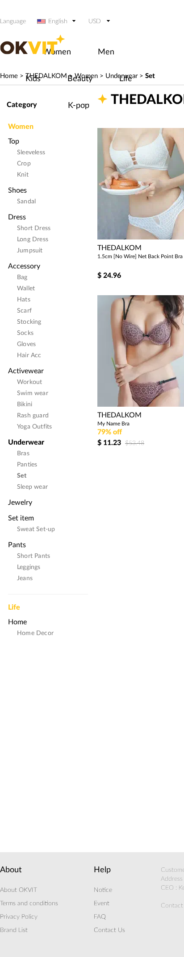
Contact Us (109, 930)
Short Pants (33, 556)
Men (106, 52)
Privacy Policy (19, 917)
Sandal (26, 201)
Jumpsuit (30, 251)
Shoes (17, 190)
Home (9, 76)
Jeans (25, 578)
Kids (33, 79)
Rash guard (33, 415)
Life (125, 79)
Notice (103, 890)
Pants (17, 545)
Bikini (24, 404)
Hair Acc (29, 355)
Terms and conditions (29, 903)
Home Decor (35, 633)
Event (101, 903)
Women (20, 124)
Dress (17, 217)
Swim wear (32, 393)
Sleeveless (31, 152)
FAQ (100, 917)
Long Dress (32, 239)
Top (13, 141)
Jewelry (20, 502)
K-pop (78, 106)
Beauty (79, 79)
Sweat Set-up (36, 529)
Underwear (26, 442)
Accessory (24, 266)
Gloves (26, 344)
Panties (27, 465)
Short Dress (33, 228)
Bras (23, 453)
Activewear (26, 371)
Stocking (29, 322)
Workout (29, 382)
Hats (23, 300)
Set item (21, 518)
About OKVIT (18, 890)
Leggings (29, 567)
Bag (22, 277)
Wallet (26, 288)
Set (150, 76)
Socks (25, 333)
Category (22, 104)
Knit (23, 175)
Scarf (24, 311)
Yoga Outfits (34, 427)
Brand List (14, 930)
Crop (24, 164)
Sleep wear (32, 487)
